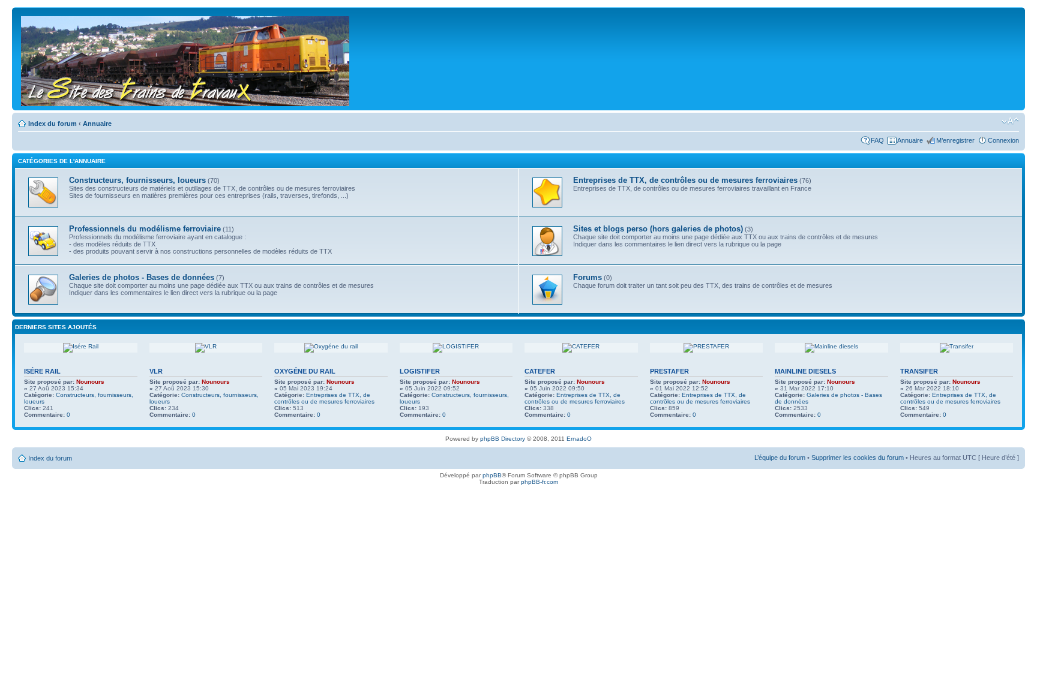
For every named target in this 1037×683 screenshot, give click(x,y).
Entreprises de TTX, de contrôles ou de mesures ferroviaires (324, 398)
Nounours (90, 381)
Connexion (1003, 140)
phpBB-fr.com (539, 482)
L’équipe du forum (779, 457)
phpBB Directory (502, 438)
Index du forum (52, 123)
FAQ (877, 140)
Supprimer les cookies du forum (857, 457)
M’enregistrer (955, 140)
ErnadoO (579, 438)
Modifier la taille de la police (1010, 121)
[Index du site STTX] (186, 58)
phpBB (492, 475)
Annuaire (97, 123)
